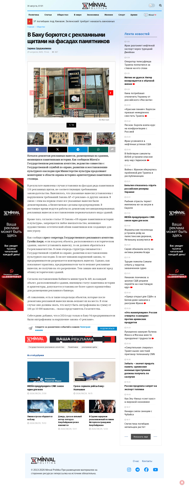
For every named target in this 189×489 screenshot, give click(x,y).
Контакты (147, 461)
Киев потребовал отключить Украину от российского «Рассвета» (138, 96)
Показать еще (141, 437)
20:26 (128, 308)
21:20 (128, 245)
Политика (33, 14)
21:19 (128, 257)
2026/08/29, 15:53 (37, 423)
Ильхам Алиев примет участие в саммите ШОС (62, 21)
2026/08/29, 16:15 (83, 393)
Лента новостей (137, 34)
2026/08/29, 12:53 (99, 429)
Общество (62, 14)
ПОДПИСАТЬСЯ (107, 328)
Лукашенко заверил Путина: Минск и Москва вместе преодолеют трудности (140, 335)
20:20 (128, 328)
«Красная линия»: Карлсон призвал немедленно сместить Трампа (139, 112)
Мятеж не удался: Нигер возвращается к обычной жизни (139, 81)
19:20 (128, 382)
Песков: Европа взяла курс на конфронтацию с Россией (139, 128)
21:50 (128, 213)
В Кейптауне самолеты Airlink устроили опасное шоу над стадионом (138, 157)
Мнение (109, 14)
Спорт (121, 14)
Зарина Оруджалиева (39, 48)
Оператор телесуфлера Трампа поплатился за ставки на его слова (137, 65)
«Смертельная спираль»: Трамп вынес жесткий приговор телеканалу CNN (139, 351)
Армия (134, 14)
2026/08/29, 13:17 (68, 429)
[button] (110, 92)
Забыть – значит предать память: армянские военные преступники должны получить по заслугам (139, 370)
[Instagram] (129, 469)
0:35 (128, 73)
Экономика (93, 14)
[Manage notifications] (182, 482)
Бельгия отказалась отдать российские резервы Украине (140, 188)
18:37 (128, 407)
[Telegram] (137, 469)
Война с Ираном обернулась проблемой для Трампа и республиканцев (140, 173)
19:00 (128, 395)
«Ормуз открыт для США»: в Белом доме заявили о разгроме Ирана (140, 300)
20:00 (128, 344)
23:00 (128, 150)
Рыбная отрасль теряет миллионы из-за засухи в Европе (138, 204)
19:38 (128, 360)
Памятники (73, 347)
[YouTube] (155, 469)
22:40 (128, 165)
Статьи (48, 14)
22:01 (128, 197)
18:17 (128, 420)
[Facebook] (146, 469)
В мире (78, 14)
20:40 (128, 293)
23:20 (128, 137)
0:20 (128, 89)
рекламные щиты (89, 347)
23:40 (128, 121)
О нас (136, 461)
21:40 (128, 226)
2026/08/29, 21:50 (37, 393)
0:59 (128, 58)
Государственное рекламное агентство (46, 347)
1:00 (128, 42)
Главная (30, 27)
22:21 (128, 181)
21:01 (128, 273)
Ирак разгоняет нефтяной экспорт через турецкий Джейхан (139, 49)
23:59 (128, 105)
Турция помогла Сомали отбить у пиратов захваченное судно (137, 265)
